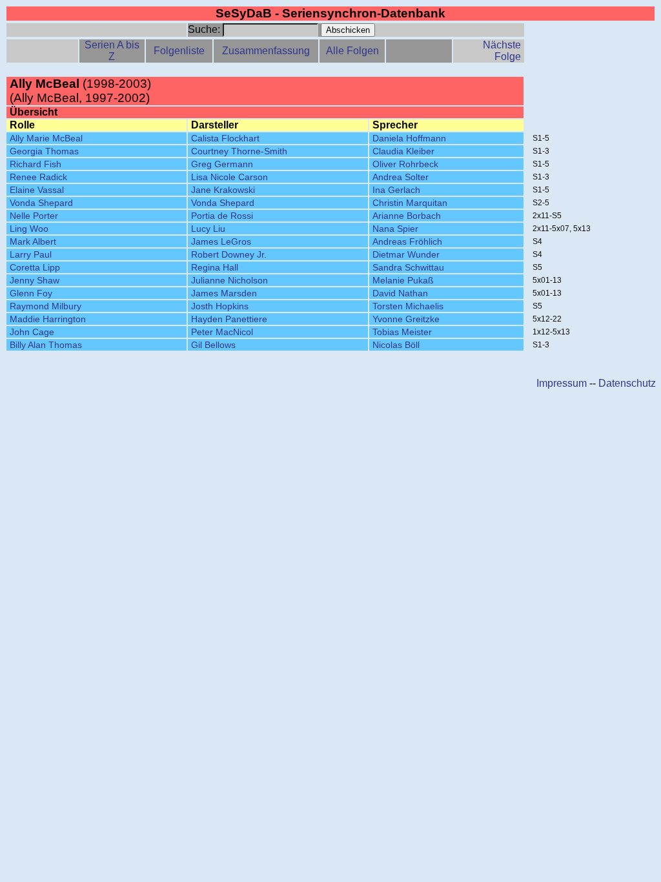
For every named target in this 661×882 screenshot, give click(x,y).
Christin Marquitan (409, 203)
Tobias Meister (402, 332)
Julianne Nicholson (229, 280)
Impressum (561, 383)
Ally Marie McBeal (46, 138)
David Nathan (400, 293)
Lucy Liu (208, 228)
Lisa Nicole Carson (229, 177)
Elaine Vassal (37, 190)
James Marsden (224, 293)
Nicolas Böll (396, 345)
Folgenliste (179, 50)
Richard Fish (35, 164)
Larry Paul (31, 254)
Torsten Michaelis (407, 306)
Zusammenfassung (266, 50)
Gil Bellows (213, 345)
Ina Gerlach (396, 190)
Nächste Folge (502, 50)
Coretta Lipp (35, 267)
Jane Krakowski (223, 190)
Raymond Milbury (45, 306)
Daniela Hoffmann (409, 138)
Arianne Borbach (406, 215)
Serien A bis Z (112, 50)
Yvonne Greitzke (406, 319)
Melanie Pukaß (403, 280)
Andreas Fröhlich (407, 241)
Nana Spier (395, 228)
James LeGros (221, 241)
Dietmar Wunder (406, 254)
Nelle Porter (34, 215)
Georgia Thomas (44, 151)
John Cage (32, 332)
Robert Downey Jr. (229, 254)
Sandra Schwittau (408, 267)
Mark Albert (33, 241)
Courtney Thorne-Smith (239, 151)
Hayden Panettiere (229, 319)
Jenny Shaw (34, 280)
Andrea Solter (400, 177)
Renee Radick (38, 177)
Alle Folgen (352, 50)
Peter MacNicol (222, 332)
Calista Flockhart (225, 138)
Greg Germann (222, 164)
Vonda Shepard (41, 203)
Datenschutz (627, 383)
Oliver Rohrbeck (405, 164)
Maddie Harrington (48, 319)
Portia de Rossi (222, 215)
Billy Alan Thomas (46, 345)
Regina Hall (214, 267)
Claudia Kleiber (403, 151)
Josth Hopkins (220, 306)
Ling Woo (29, 228)
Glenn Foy (31, 293)
